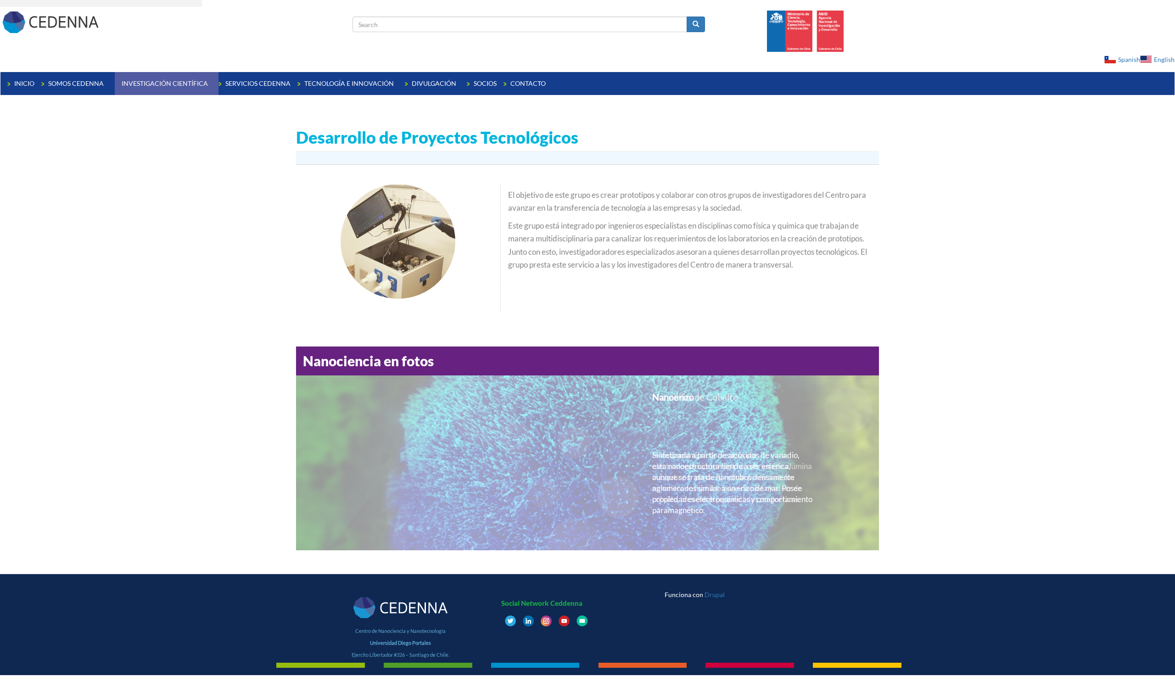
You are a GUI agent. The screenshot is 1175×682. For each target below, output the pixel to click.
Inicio (24, 83)
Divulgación (435, 83)
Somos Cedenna (76, 83)
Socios (485, 83)
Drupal (715, 594)
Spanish (1129, 59)
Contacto (528, 83)
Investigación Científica (165, 83)
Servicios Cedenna (258, 83)
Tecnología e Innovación (349, 83)
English (1164, 59)
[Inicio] (176, 21)
